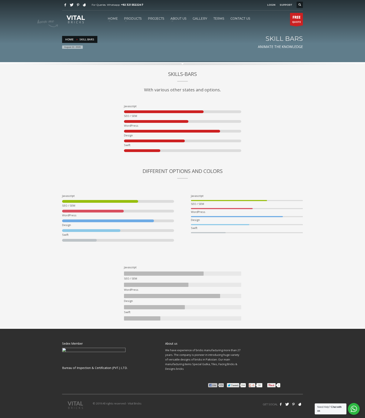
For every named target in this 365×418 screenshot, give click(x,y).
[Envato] (84, 5)
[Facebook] (65, 5)
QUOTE (296, 19)
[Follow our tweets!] (287, 404)
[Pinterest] (78, 5)
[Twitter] (71, 5)
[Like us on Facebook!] (281, 404)
